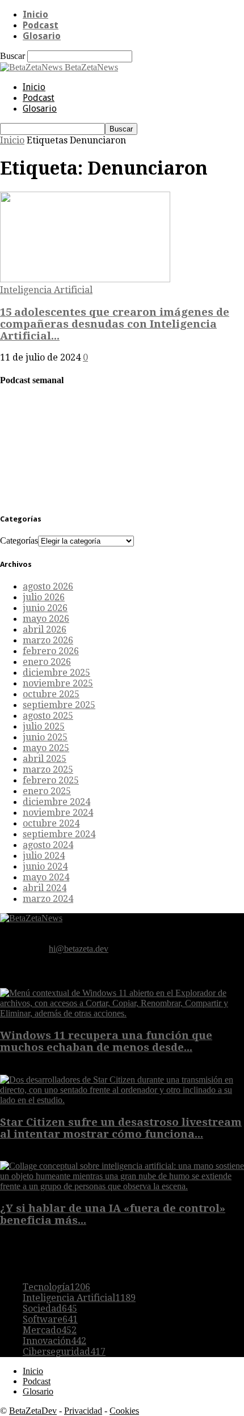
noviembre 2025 (58, 683)
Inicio (35, 14)
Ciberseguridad (64, 1351)
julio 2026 (44, 597)
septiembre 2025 (59, 704)
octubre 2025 (51, 694)
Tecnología (56, 1287)
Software (50, 1319)
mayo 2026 (46, 618)
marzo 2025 (48, 769)
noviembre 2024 (58, 812)
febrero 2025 (51, 780)
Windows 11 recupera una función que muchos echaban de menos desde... (106, 1041)
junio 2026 (45, 608)
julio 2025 (44, 726)
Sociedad (50, 1308)
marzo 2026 (48, 640)
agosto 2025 (48, 715)
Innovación (54, 1341)
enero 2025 (47, 791)
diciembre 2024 (56, 801)
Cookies (124, 1410)
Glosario (42, 36)
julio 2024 (44, 855)
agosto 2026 (48, 586)
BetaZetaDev (33, 1410)
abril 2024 (44, 888)
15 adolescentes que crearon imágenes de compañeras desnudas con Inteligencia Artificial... (114, 324)
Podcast (40, 25)
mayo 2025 (46, 748)
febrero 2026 (51, 651)
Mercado (50, 1330)
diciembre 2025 (56, 672)
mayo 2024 (46, 877)
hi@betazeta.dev (78, 948)
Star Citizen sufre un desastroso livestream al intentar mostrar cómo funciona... (121, 1128)
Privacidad (83, 1410)
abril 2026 (44, 629)
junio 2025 (45, 737)
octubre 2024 (51, 823)
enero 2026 (47, 661)
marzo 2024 (48, 898)
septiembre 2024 (59, 834)
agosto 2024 (48, 845)
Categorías (19, 540)
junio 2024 (45, 866)
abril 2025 (44, 758)
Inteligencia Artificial (46, 290)
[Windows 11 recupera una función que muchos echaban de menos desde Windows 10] (122, 1013)
